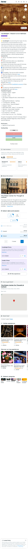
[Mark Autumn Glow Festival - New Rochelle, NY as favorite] (11, 352)
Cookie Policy (20, 546)
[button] (14, 226)
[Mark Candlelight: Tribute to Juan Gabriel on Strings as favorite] (11, 326)
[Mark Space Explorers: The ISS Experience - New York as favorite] (24, 352)
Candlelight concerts (17, 84)
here (19, 74)
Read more (10, 206)
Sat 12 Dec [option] (17, 215)
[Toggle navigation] (26, 1)
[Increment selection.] (22, 241)
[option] (14, 226)
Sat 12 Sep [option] (10, 215)
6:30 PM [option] (14, 220)
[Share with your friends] (25, 6)
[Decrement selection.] (6, 241)
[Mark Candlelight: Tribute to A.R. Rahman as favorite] (25, 9)
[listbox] (14, 215)
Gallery (24, 28)
